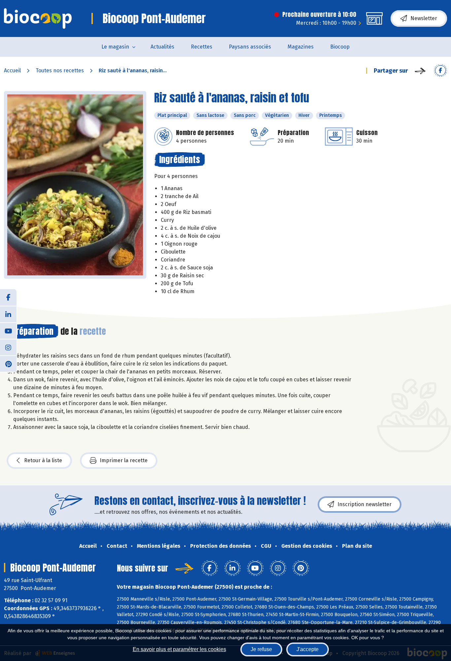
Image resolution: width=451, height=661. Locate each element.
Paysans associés (250, 47)
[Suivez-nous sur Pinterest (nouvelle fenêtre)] (8, 363)
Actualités (162, 47)
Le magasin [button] (115, 47)
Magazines (301, 47)
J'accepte (307, 649)
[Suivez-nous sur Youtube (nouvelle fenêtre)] (8, 330)
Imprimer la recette (124, 460)
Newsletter (423, 18)
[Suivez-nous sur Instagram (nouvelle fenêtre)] (8, 347)
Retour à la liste (43, 460)
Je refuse (261, 649)
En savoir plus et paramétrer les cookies (179, 649)
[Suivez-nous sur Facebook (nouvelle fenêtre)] (8, 297)
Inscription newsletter (364, 504)
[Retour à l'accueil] (38, 18)
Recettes (201, 47)
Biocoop (340, 47)
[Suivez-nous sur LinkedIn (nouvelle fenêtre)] (8, 314)
